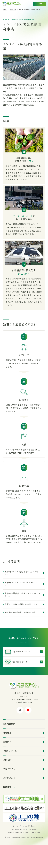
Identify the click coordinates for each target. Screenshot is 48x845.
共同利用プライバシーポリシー (18, 832)
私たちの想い (9, 723)
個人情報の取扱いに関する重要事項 (24, 829)
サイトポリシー (35, 832)
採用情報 (7, 787)
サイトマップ (17, 826)
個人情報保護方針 (29, 826)
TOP (5, 10)
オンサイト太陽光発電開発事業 (29, 10)
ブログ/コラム (9, 769)
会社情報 (7, 732)
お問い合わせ (9, 778)
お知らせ (7, 759)
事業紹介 (13, 10)
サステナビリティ (10, 751)
